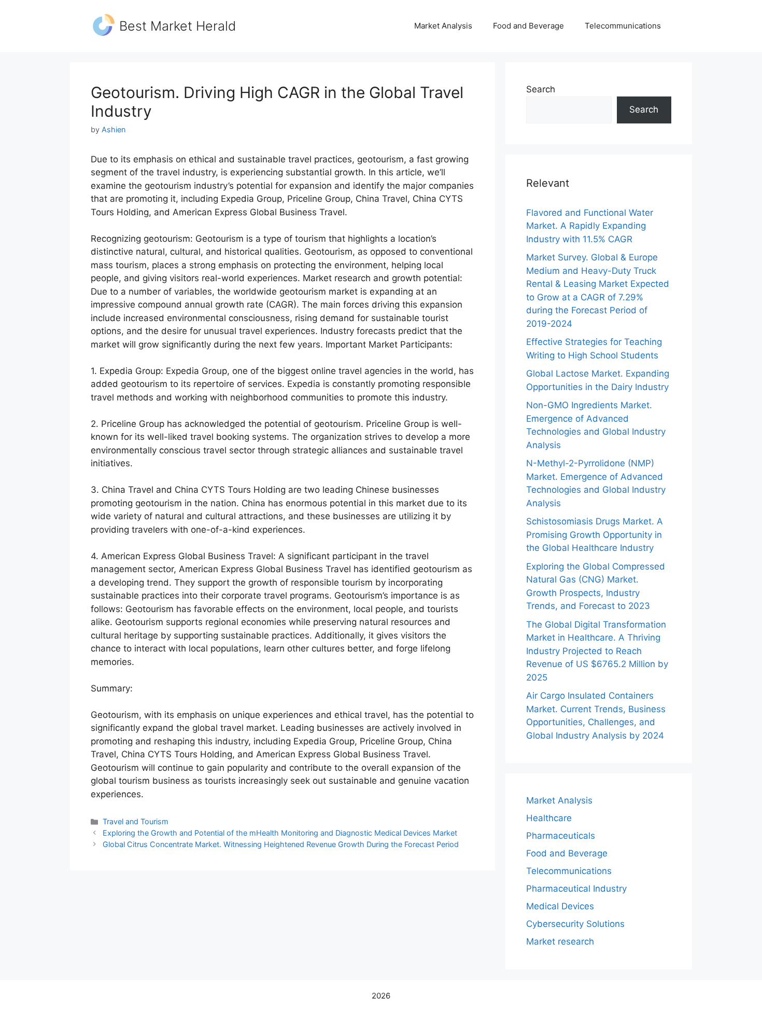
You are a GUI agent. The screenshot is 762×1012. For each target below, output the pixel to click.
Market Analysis (443, 26)
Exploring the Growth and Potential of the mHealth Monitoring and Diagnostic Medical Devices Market (280, 832)
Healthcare (549, 818)
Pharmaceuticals (560, 835)
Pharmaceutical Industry (576, 888)
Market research (560, 941)
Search (540, 89)
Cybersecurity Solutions (575, 924)
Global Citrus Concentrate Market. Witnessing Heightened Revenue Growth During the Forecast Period (281, 844)
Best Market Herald (177, 26)
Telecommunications (623, 26)
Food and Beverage (528, 26)
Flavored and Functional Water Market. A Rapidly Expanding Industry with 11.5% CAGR (589, 225)
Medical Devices (560, 906)
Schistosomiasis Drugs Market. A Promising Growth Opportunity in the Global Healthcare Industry (594, 534)
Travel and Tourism (135, 821)
